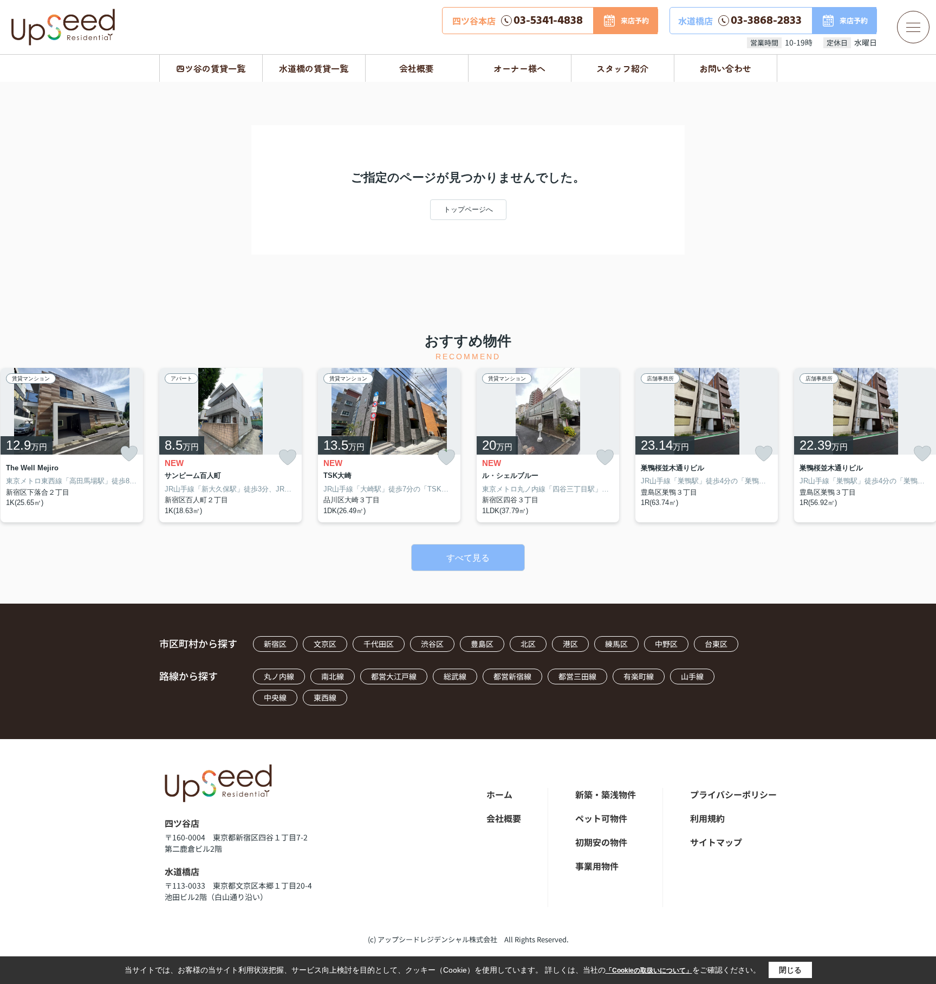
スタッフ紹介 (622, 68)
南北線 (332, 676)
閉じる (790, 970)
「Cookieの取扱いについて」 (649, 970)
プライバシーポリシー (733, 794)
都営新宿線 (512, 676)
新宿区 (275, 643)
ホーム (499, 794)
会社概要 (416, 68)
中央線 (275, 697)
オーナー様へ (519, 68)
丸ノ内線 (279, 676)
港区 (570, 643)
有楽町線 (638, 676)
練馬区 (616, 643)
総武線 (455, 676)
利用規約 (707, 818)
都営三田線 (577, 676)
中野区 (666, 643)
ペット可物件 (601, 818)
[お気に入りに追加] (129, 453)
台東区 (716, 643)
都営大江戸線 (394, 676)
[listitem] (230, 445)
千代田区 (378, 643)
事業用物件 (597, 865)
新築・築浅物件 (605, 794)
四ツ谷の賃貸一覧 (210, 68)
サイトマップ (716, 842)
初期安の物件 (601, 842)
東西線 (325, 697)
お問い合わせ (725, 68)
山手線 (692, 676)
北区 (528, 643)
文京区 (325, 643)
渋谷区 (432, 643)
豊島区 (482, 643)
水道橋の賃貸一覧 (313, 68)
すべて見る (468, 557)
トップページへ (468, 209)
